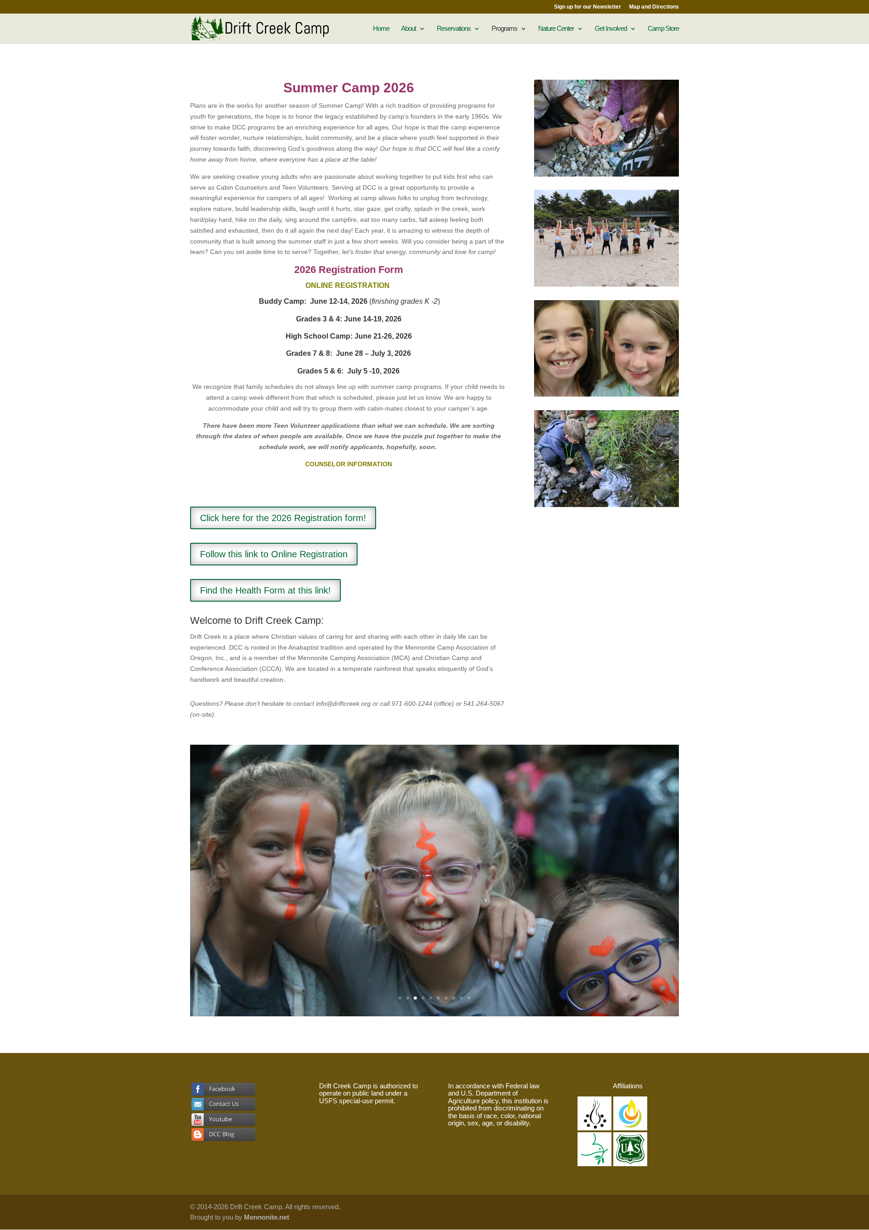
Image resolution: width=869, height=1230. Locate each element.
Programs (504, 28)
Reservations (454, 28)
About (408, 28)
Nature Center (556, 28)
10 (469, 998)
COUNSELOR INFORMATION (348, 464)
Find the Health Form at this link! (265, 590)
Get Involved (611, 28)
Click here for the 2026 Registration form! (283, 518)
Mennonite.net (266, 1217)
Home (381, 28)
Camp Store (663, 28)
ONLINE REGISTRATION (348, 285)
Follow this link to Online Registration (274, 554)
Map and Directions (654, 7)
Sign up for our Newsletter (587, 7)
